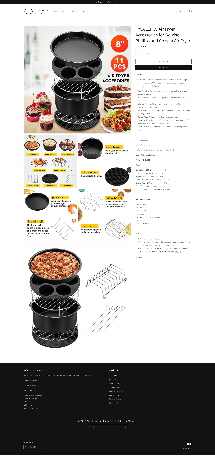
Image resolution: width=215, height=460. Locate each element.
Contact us (113, 375)
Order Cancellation (116, 391)
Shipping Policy (114, 387)
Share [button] (140, 258)
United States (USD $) (32, 447)
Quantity (138, 49)
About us (112, 379)
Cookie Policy (114, 395)
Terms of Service (115, 399)
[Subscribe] (125, 427)
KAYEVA (189, 448)
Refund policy (114, 403)
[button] (180, 11)
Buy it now (163, 68)
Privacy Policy (114, 383)
